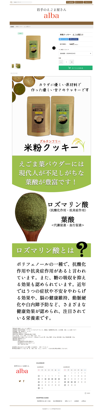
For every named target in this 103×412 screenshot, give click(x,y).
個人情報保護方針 (57, 401)
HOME (12, 26)
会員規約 (76, 401)
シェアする (74, 39)
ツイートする (64, 39)
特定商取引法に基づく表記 (44, 401)
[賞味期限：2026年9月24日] (76, 53)
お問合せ (84, 401)
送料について (68, 401)
